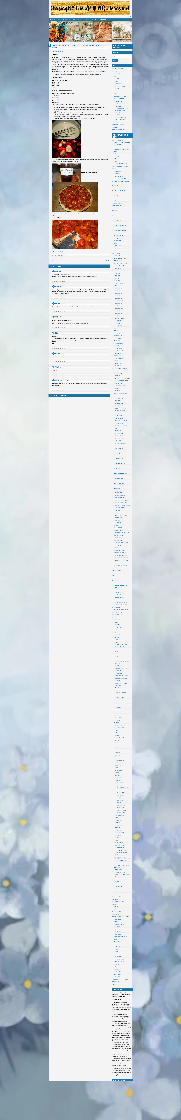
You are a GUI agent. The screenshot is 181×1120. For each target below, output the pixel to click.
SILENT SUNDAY (119, 423)
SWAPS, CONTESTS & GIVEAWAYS (120, 916)
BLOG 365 (116, 406)
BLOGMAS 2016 (119, 293)
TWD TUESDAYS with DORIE (120, 555)
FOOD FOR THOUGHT (119, 358)
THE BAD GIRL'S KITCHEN (120, 602)
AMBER (114, 153)
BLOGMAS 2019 (119, 300)
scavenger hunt (117, 512)
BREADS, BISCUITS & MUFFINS (122, 668)
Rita (56, 333)
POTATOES (117, 654)
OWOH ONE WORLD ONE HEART (120, 610)
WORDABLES (118, 441)
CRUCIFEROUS (118, 886)
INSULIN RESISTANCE (119, 235)
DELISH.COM (118, 777)
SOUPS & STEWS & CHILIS (120, 872)
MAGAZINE (118, 827)
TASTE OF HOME (119, 842)
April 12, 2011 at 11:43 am (60, 375)
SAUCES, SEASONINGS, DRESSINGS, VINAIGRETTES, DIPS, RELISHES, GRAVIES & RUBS (122, 858)
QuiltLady (64, 255)
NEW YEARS (117, 340)
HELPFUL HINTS (116, 253)
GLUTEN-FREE (117, 707)
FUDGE (117, 690)
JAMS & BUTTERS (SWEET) (120, 96)
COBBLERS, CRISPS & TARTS (122, 675)
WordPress (117, 1118)
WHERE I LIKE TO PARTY (63, 19)
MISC (113, 575)
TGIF (116, 428)
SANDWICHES (117, 106)
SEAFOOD (117, 755)
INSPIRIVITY (118, 413)
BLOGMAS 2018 (119, 298)
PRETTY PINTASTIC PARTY (120, 502)
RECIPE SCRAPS (119, 478)
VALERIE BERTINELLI (122, 812)
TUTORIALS (103, 19)
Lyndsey (58, 286)
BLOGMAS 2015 (119, 290)
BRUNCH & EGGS (118, 83)
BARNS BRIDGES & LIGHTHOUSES (120, 166)
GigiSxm (58, 271)
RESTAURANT (118, 837)
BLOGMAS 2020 (119, 303)
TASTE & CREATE (116, 919)
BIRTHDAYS (116, 278)
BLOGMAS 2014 (119, 288)
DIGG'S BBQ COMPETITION (118, 203)
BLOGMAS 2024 (119, 313)
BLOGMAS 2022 (119, 308)
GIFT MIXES (119, 680)
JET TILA (119, 797)
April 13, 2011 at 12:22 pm (60, 281)
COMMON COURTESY (119, 451)
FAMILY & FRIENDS (117, 205)
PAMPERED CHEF (119, 832)
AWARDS (116, 589)
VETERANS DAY (118, 353)
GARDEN (114, 210)
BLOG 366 (116, 446)
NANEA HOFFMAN (119, 418)
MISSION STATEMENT (119, 597)
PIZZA (115, 732)
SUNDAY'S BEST (118, 528)
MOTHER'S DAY (117, 338)
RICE (116, 656)
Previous (54, 261)
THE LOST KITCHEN (120, 845)
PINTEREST (118, 835)
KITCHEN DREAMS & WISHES (119, 368)
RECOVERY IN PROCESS (121, 230)
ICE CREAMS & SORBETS (121, 695)
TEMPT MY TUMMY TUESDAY (121, 543)
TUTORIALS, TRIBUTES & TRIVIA (120, 979)
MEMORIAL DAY (118, 335)
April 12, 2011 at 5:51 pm (59, 361)
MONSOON (117, 931)
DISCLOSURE (117, 592)
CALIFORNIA (117, 929)
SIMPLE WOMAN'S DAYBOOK (121, 520)
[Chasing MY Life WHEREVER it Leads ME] (90, 7)
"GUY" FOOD (119, 627)
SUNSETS (116, 906)
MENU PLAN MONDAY (119, 483)
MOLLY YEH (119, 802)
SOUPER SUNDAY (118, 523)
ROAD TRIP (116, 964)
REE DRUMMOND (121, 805)
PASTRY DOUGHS (119, 697)
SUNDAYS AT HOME (118, 530)
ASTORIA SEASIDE (119, 954)
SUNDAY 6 (116, 525)
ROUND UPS (117, 510)
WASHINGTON (117, 974)
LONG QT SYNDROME (119, 238)
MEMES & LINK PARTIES (118, 396)
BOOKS (114, 168)
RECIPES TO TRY (116, 896)
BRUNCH (116, 639)
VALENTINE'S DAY (118, 350)
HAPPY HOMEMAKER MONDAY (121, 473)
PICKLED (116, 730)
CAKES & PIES (118, 670)
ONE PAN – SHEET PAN (119, 725)
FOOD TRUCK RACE (121, 795)
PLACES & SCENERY (119, 961)
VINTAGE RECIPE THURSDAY (121, 560)
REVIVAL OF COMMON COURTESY (122, 505)
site (95, 74)
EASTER (116, 328)
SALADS (116, 103)
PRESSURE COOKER (119, 737)
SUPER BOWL (115, 914)
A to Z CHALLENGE (118, 398)
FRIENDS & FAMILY (120, 815)
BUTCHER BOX (118, 770)
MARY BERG (120, 800)
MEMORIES (116, 388)
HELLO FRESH (118, 820)
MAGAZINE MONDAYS (119, 476)
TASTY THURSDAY (118, 538)
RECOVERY (115, 899)
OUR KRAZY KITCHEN (120, 497)
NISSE (118, 323)
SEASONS (114, 904)
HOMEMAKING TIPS (119, 260)
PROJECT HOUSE (118, 391)
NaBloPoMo (117, 488)
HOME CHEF (118, 822)
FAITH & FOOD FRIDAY (119, 463)
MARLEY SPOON (119, 830)
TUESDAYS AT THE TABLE (120, 550)
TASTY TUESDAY (118, 540)
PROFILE (116, 599)
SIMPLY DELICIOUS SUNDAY (122, 500)
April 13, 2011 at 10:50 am (60, 298)
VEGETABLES (117, 122)
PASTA (116, 651)
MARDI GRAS (117, 333)
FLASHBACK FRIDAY (120, 411)
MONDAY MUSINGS (118, 486)
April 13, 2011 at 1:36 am (59, 311)
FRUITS (115, 91)
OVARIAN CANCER (118, 245)
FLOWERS (116, 213)
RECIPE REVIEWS (118, 757)
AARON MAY (120, 785)
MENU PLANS (115, 568)
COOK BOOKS (118, 772)
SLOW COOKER (117, 114)
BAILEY (120, 325)
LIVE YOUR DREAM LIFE (119, 386)
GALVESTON (118, 971)
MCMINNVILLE (119, 956)
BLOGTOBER (117, 280)
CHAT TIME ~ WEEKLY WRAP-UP (122, 378)
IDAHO (115, 939)
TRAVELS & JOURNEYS (91, 19)
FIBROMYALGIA (117, 220)
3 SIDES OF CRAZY (118, 583)
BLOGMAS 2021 (119, 305)
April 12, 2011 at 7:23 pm (59, 327)
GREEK (115, 710)
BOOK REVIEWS (117, 171)
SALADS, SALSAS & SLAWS (120, 850)
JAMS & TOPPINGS (118, 717)
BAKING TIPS (117, 255)
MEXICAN (116, 722)
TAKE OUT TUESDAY (119, 535)
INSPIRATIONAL (116, 356)
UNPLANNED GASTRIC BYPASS (123, 233)
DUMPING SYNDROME (120, 225)
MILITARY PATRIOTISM (118, 570)
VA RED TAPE (115, 981)
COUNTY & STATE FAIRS (119, 934)
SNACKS (117, 622)
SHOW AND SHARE (118, 518)
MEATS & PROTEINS (119, 98)
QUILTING (116, 195)
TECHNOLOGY (115, 921)
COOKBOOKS (117, 173)
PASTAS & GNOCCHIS (119, 727)
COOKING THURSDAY (117, 188)
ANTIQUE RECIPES (119, 760)
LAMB (116, 747)
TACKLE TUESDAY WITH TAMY (121, 533)
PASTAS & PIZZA (118, 101)
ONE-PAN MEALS (116, 607)
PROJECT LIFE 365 (117, 614)
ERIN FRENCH (120, 847)
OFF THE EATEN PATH (120, 178)
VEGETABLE (118, 659)
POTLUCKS (116, 735)
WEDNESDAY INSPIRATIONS (120, 393)
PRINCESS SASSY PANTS (121, 421)
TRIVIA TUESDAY (119, 433)
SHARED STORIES (118, 363)
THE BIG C (116, 250)
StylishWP (128, 1118)
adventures (102, 61)
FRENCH (116, 700)
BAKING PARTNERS (118, 403)
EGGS (116, 642)
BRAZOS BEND (119, 969)
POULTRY (117, 752)
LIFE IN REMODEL (118, 147)
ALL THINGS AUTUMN (120, 283)
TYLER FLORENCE (121, 810)
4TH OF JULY (117, 273)
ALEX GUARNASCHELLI (122, 787)
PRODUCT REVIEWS (117, 612)
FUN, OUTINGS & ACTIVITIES (121, 936)
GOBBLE (117, 817)
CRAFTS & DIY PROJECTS (118, 190)
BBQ (115, 632)
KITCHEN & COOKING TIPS (120, 263)
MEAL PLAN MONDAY (119, 481)
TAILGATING (118, 624)
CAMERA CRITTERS (118, 448)
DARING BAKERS (119, 458)
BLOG (116, 762)
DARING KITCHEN (118, 456)
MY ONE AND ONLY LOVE (118, 578)
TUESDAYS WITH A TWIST (120, 553)
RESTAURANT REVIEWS (118, 901)
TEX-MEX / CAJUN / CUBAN (120, 119)
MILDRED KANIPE (119, 959)
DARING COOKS (119, 461)
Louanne (58, 354)
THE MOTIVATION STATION (120, 604)
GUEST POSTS (117, 594)
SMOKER (117, 634)
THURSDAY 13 (118, 431)
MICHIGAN (116, 941)
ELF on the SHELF (119, 318)
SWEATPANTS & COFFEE (121, 426)
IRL (114, 208)
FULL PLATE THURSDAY (120, 471)
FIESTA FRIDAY (117, 466)
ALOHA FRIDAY (117, 401)
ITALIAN (116, 93)
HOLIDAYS (114, 270)
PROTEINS (116, 740)
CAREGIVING (117, 218)
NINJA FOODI (118, 869)
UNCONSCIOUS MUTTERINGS (121, 558)
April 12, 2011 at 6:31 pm (59, 348)
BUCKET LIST (117, 376)
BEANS (117, 881)
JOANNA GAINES (119, 825)
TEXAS (115, 966)
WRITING (114, 984)
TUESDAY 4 (116, 548)
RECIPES (52, 19)
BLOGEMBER (118, 348)
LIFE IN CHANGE (119, 228)
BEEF (116, 742)
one (100, 74)
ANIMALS (114, 158)
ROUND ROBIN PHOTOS (119, 508)
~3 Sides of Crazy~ (62, 380)
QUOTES (116, 360)
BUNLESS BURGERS (121, 745)
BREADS (116, 81)
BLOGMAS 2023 (119, 310)
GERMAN (116, 705)
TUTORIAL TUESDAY (120, 438)
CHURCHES (115, 185)
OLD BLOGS (115, 580)
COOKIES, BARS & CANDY (121, 678)
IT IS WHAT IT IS (118, 383)
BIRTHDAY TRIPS (118, 926)
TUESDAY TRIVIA (119, 436)
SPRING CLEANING (117, 911)
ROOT (116, 889)
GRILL (115, 712)
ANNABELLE (120, 320)
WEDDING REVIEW (118, 976)
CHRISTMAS (117, 285)
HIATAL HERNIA (118, 223)
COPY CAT (117, 775)
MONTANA (116, 949)
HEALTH (114, 215)
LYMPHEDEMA (117, 240)
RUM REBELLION (119, 946)
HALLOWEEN (117, 330)
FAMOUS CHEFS (119, 782)
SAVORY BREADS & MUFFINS (121, 863)
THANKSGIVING (118, 345)
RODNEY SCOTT (120, 807)
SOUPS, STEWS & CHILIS (120, 117)
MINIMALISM (115, 573)
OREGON (116, 951)
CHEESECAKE (120, 673)
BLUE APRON (118, 765)
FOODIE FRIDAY (117, 468)
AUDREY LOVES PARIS (120, 408)
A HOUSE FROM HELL (117, 140)
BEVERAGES (117, 78)
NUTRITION (116, 243)
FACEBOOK (118, 780)
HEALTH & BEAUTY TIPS (120, 258)
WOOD (115, 200)
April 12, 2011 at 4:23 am (59, 390)
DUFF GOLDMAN (119, 176)
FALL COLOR (118, 944)
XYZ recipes (117, 894)
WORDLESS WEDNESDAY (121, 443)
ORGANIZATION (117, 268)
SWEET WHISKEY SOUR (121, 163)
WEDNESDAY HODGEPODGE (120, 563)
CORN (116, 884)
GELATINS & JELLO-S (120, 692)
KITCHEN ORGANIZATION (120, 265)
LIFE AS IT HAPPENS (117, 371)
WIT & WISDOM (117, 366)
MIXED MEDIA (117, 193)
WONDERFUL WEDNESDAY (120, 565)
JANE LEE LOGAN (119, 416)
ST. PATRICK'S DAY (118, 343)
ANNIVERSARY (117, 275)
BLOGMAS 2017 (119, 295)
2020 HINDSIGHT (118, 373)
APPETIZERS (117, 73)
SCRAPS (117, 840)
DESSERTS (116, 88)
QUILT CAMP (117, 156)
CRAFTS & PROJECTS (77, 19)
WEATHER (116, 909)
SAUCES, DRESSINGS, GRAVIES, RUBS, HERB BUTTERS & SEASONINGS (121, 110)
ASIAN (115, 76)
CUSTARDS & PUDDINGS (121, 683)
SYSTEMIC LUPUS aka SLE (120, 248)
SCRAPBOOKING (118, 198)
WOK (115, 891)
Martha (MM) (60, 303)
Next (107, 261)
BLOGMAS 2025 (119, 315)
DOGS (115, 161)
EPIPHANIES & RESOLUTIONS (121, 381)
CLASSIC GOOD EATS (120, 495)
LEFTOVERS (117, 720)
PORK (116, 750)
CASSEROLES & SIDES (119, 86)
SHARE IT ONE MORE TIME (120, 515)
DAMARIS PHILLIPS (121, 790)
